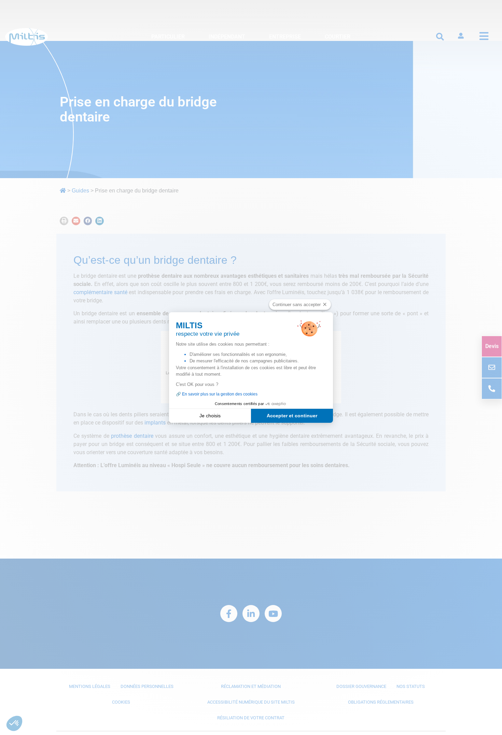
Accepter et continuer (292, 415)
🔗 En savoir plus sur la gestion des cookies (216, 394)
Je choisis (210, 415)
